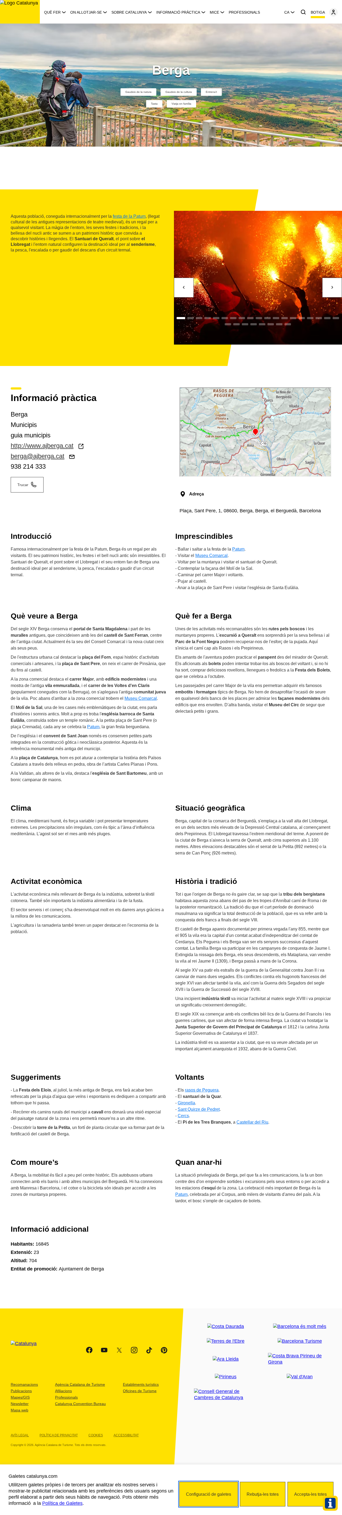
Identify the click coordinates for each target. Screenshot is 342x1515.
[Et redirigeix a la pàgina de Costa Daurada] (225, 1326)
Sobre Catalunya (129, 12)
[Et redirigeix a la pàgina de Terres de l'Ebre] (225, 1341)
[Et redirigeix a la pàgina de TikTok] (149, 1350)
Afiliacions (63, 1391)
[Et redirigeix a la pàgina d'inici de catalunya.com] (27, 1350)
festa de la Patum (129, 216)
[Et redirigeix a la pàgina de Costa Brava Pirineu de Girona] (299, 1359)
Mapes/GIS (20, 1397)
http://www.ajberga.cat (42, 445)
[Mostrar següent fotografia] (332, 287)
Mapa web (19, 1410)
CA (286, 12)
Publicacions (21, 1391)
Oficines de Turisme (140, 1391)
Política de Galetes (62, 1503)
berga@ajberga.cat (37, 456)
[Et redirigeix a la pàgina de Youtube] (104, 1350)
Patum (238, 549)
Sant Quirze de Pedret (199, 1109)
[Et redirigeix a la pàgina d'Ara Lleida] (226, 1359)
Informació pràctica (178, 12)
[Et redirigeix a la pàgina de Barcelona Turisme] (300, 1341)
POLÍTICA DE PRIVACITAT (59, 1435)
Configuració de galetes (208, 1494)
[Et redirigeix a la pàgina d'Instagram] (134, 1350)
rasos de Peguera (202, 1090)
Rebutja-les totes (263, 1494)
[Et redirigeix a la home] (20, 12)
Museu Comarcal (211, 555)
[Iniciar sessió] (333, 12)
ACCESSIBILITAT (126, 1435)
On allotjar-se (86, 12)
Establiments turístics (141, 1384)
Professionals (244, 12)
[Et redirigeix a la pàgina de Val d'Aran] (300, 1377)
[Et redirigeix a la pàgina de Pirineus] (225, 1377)
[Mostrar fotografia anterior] (184, 287)
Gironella (186, 1103)
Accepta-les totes (310, 1494)
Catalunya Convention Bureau (80, 1404)
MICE (214, 12)
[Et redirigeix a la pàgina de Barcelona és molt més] (299, 1326)
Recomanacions (24, 1384)
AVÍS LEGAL (20, 1435)
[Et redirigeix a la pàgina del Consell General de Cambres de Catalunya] (225, 1394)
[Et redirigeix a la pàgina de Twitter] (119, 1350)
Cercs (183, 1115)
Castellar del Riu (252, 1122)
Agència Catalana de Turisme (80, 1384)
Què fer (52, 12)
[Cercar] (303, 12)
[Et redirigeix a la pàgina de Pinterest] (164, 1350)
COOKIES (95, 1435)
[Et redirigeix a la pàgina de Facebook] (89, 1350)
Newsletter (20, 1404)
